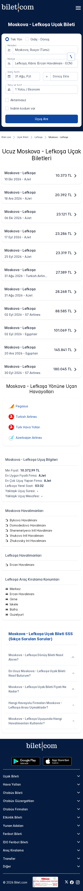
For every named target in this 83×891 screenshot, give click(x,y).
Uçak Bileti (11, 776)
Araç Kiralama (13, 850)
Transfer (9, 858)
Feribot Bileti (12, 834)
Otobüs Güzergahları (18, 801)
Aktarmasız (18, 100)
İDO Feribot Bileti (15, 842)
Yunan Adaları (13, 825)
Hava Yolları (12, 784)
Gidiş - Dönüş (39, 39)
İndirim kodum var (22, 108)
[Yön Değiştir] (71, 57)
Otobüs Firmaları (15, 809)
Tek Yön (16, 39)
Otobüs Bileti (13, 793)
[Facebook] (72, 882)
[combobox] (45, 50)
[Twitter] (66, 882)
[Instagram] (78, 882)
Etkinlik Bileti (12, 817)
